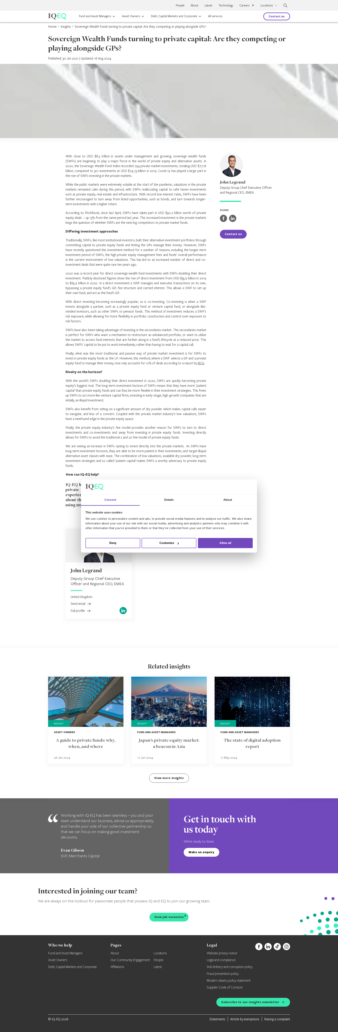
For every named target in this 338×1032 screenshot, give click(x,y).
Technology (225, 5)
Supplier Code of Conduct (225, 987)
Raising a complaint (277, 1019)
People (180, 5)
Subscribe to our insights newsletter (250, 1002)
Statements (217, 1019)
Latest (208, 5)
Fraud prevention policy (223, 974)
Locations (160, 953)
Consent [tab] (110, 499)
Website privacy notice (222, 953)
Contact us (277, 16)
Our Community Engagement (130, 960)
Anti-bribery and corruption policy (230, 967)
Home (52, 26)
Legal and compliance (221, 960)
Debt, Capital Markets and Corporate (174, 16)
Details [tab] (169, 499)
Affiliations (117, 967)
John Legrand (86, 571)
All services (215, 16)
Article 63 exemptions (244, 1019)
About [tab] (227, 499)
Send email (78, 603)
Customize (166, 543)
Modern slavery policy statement (229, 981)
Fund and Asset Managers (95, 16)
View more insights (169, 778)
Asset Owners (131, 16)
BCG (201, 363)
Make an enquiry (201, 852)
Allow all (225, 543)
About (194, 5)
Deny (112, 543)
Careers (244, 5)
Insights (66, 26)
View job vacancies (169, 917)
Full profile (78, 610)
